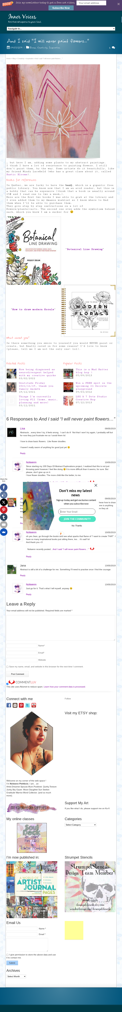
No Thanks (77, 525)
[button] (75, 493)
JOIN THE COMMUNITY (77, 519)
